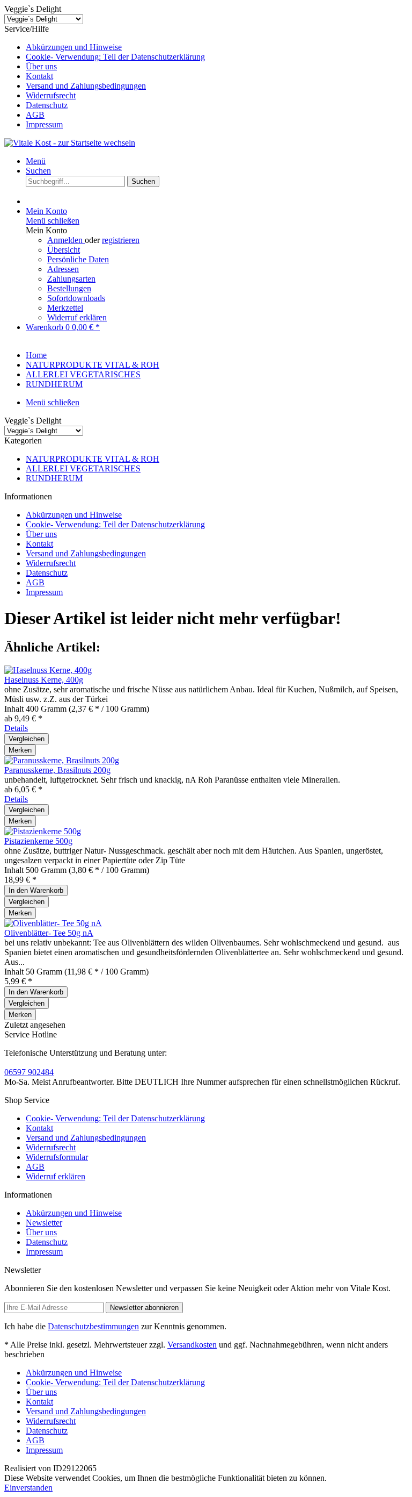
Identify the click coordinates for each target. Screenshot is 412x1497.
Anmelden (66, 240)
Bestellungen (69, 288)
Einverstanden (28, 1487)
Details (16, 728)
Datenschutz (47, 105)
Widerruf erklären (77, 317)
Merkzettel (65, 307)
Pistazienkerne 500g (38, 841)
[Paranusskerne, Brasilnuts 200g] (61, 760)
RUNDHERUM (54, 478)
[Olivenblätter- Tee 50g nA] (53, 923)
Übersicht (63, 249)
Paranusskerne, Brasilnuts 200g (57, 770)
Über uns (41, 66)
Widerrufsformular (57, 1157)
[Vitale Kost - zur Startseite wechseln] (69, 142)
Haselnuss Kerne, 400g (43, 679)
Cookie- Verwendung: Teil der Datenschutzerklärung (115, 56)
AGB (35, 114)
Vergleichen (27, 739)
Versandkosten (192, 1344)
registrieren (120, 240)
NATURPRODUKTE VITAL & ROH (92, 458)
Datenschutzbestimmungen (93, 1326)
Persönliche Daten (78, 259)
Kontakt (39, 76)
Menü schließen (52, 220)
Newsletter (44, 1222)
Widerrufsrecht (51, 95)
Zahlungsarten (71, 278)
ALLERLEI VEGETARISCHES (83, 468)
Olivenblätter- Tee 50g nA (48, 932)
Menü (36, 161)
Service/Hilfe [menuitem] (104, 76)
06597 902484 (29, 1072)
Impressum (44, 124)
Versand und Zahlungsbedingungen (86, 85)
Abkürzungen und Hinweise (74, 47)
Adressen (63, 269)
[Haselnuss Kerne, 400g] (48, 670)
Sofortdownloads (76, 298)
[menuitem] (217, 47)
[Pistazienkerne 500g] (42, 831)
